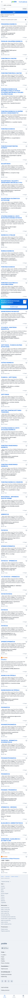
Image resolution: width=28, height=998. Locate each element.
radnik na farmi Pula (5, 907)
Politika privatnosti (5, 990)
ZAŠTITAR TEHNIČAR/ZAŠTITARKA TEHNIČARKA (11, 411)
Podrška (3, 961)
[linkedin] (11, 981)
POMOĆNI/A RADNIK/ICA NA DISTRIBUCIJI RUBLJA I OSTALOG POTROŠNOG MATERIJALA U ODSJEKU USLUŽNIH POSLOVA (12, 91)
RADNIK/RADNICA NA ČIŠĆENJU (10, 690)
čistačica (3, 659)
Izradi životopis (14, 306)
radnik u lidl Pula (4, 922)
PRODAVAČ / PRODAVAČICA (9, 790)
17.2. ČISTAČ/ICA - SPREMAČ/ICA (10, 576)
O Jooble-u (3, 954)
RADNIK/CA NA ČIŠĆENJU (8, 675)
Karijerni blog (4, 976)
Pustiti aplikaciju (23, 2)
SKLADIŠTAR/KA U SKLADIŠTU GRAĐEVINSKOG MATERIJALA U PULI (11, 181)
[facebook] (2, 981)
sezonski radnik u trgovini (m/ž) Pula (8, 918)
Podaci (2, 956)
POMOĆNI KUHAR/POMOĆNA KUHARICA (9, 147)
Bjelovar (2, 895)
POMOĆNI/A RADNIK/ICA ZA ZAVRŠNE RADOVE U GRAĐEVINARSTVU (12, 112)
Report (25, 37)
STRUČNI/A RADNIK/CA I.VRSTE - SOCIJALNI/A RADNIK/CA (10, 428)
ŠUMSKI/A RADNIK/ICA (7, 251)
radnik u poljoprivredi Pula (6, 924)
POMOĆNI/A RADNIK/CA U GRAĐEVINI (12, 482)
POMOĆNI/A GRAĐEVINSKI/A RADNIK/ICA (9, 465)
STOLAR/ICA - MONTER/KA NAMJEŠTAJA (9, 328)
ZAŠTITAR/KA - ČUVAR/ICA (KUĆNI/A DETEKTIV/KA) (11, 345)
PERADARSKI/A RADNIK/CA (9, 24)
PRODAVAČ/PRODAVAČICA (8, 724)
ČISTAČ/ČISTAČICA (6, 594)
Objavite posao (4, 968)
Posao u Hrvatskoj (5, 963)
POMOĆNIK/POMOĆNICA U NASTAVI (11, 73)
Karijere (2, 959)
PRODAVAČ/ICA (5, 707)
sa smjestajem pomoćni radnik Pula (8, 916)
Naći (14, 12)
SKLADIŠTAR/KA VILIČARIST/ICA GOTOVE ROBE (10, 199)
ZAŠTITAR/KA (5, 394)
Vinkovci (2, 897)
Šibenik (2, 891)
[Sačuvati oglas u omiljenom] (26, 24)
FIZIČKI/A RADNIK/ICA (7, 362)
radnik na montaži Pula (5, 920)
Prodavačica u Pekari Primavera (10, 858)
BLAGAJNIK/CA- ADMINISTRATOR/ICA (12, 823)
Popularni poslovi (4, 929)
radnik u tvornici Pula (5, 909)
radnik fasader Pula (5, 911)
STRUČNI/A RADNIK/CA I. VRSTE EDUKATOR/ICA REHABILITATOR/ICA (11, 217)
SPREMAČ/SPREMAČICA (8, 546)
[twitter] (8, 981)
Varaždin (3, 886)
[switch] (26, 19)
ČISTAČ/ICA (4, 530)
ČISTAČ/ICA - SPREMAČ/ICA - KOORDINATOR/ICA (9, 741)
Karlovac (3, 898)
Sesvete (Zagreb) (4, 893)
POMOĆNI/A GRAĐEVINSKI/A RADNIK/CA (9, 446)
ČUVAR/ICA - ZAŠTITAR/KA (9, 377)
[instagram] (5, 981)
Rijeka (2, 889)
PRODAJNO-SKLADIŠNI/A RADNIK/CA (11, 41)
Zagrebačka (3, 902)
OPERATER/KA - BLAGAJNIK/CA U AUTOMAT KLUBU (10, 839)
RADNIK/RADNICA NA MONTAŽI (10, 311)
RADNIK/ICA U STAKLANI (8, 235)
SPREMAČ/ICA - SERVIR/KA (9, 807)
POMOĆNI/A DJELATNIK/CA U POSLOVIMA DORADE (9, 283)
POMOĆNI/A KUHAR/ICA (8, 129)
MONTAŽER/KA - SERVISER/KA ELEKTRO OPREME (10, 497)
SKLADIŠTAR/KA (5, 163)
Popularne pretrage (5, 881)
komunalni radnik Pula (5, 914)
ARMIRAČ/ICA (5, 514)
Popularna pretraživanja (6, 974)
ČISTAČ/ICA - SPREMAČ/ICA (9, 560)
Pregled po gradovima (5, 931)
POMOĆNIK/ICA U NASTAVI (8, 58)
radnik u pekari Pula (5, 913)
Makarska (3, 900)
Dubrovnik (3, 888)
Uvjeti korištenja (4, 987)
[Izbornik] (2, 2)
